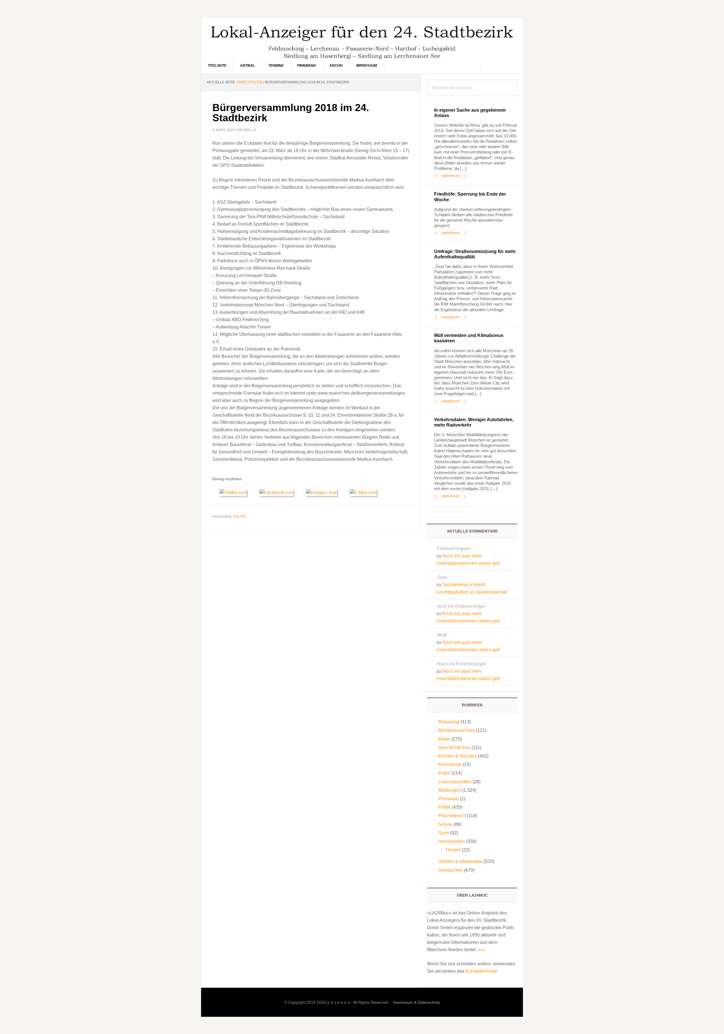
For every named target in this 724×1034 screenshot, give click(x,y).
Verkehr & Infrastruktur (460, 861)
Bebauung (448, 721)
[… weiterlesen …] (451, 176)
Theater (453, 849)
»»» (481, 949)
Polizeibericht (452, 815)
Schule (445, 824)
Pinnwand (448, 798)
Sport (443, 832)
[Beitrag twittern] (235, 492)
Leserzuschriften (454, 781)
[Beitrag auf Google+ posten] (324, 492)
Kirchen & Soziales (457, 756)
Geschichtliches (454, 747)
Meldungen (449, 790)
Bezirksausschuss (456, 730)
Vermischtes (450, 870)
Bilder (444, 739)
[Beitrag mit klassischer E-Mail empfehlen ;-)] (363, 492)
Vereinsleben (451, 841)
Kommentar (450, 764)
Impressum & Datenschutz (416, 1002)
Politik (239, 517)
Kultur (444, 773)
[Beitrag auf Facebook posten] (279, 492)
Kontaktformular (481, 971)
